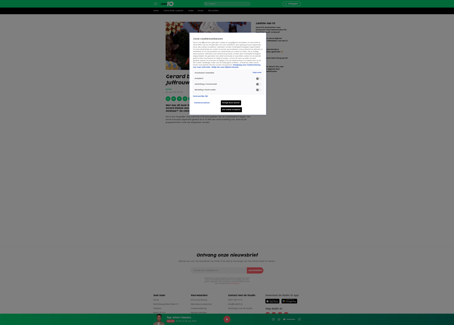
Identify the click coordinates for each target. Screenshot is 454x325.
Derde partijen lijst (200, 96)
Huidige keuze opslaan (231, 103)
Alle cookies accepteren (231, 110)
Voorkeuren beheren (202, 103)
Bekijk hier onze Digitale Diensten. (225, 67)
